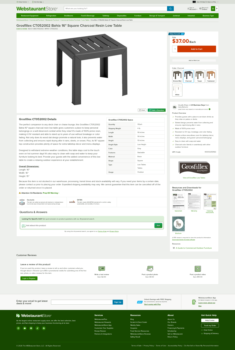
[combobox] (115, 8)
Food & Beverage (87, 16)
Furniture (137, 16)
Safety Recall (135, 337)
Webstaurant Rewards (102, 322)
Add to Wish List (194, 60)
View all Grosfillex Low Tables (194, 178)
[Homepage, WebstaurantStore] (37, 8)
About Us (171, 319)
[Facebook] (31, 328)
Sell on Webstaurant (175, 334)
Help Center (23, 2)
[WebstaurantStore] (47, 316)
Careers (171, 325)
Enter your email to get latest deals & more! (31, 302)
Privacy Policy (114, 231)
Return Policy (173, 337)
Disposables (121, 16)
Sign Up (117, 302)
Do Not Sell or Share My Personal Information (201, 346)
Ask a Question (158, 110)
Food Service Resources (139, 331)
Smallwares (68, 16)
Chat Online (208, 330)
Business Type (208, 16)
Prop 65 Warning (50, 193)
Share (143, 110)
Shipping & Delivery (211, 333)
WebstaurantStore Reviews (140, 334)
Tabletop (105, 16)
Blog (132, 319)
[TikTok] (37, 328)
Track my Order (210, 325)
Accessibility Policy (175, 346)
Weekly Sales (135, 325)
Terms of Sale (136, 346)
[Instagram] (18, 328)
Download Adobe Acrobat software (183, 239)
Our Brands (172, 322)
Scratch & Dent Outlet (138, 322)
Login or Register (28, 278)
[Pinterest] (44, 328)
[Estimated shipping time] (209, 109)
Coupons (133, 328)
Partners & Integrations (103, 334)
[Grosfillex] (194, 168)
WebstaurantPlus (100, 319)
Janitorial (176, 16)
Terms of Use (102, 231)
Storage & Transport (157, 16)
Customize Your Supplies (103, 328)
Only (174, 37)
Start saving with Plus (152, 304)
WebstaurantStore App (103, 325)
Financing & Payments (176, 328)
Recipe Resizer (100, 331)
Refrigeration (51, 16)
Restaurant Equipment (29, 16)
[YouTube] (25, 328)
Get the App (38, 2)
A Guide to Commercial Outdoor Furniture (196, 248)
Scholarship (172, 331)
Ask (158, 225)
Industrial (191, 16)
